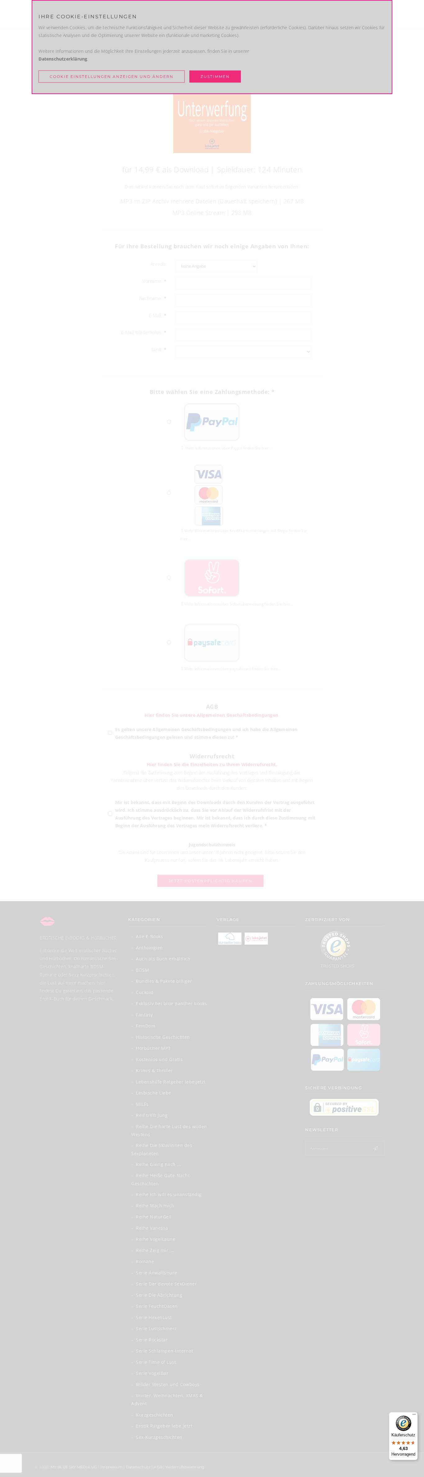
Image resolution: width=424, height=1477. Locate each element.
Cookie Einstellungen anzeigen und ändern (112, 76)
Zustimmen (215, 76)
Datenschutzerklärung (62, 59)
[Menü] (414, 1416)
